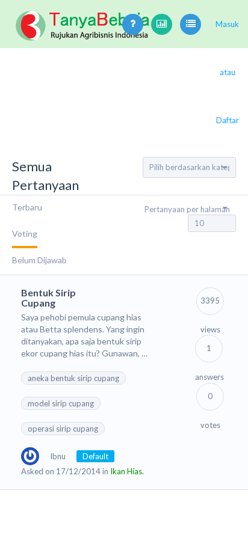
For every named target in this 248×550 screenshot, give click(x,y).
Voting (24, 233)
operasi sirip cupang (63, 428)
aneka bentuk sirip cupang (73, 378)
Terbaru (27, 207)
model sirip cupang (61, 403)
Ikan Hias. (127, 471)
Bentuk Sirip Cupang (48, 298)
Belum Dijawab (39, 260)
